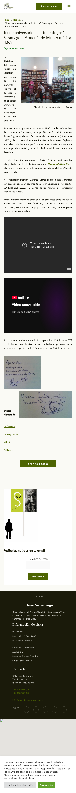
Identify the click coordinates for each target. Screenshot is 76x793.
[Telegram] (45, 709)
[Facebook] (26, 709)
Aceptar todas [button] (46, 784)
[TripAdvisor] (54, 709)
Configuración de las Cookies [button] (20, 784)
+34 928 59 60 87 (21, 689)
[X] (36, 709)
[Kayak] (64, 709)
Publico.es (8, 449)
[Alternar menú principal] (69, 6)
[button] (49, 6)
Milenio (7, 442)
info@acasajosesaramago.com (27, 700)
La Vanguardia (11, 434)
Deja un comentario (14, 48)
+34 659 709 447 (20, 693)
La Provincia (9, 426)
